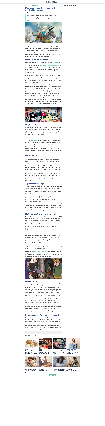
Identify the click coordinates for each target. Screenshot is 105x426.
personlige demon (51, 90)
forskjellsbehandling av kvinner (39, 251)
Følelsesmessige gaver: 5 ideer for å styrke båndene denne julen (45, 352)
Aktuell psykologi (56, 349)
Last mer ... (52, 375)
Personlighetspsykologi (71, 349)
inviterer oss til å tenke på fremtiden (50, 65)
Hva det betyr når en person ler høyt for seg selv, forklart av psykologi (72, 352)
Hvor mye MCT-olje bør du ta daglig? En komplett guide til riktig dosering (31, 352)
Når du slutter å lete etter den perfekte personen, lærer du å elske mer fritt (30, 371)
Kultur (26, 5)
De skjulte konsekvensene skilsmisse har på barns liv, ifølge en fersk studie (45, 371)
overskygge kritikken (42, 178)
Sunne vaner (27, 349)
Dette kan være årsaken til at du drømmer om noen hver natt (59, 371)
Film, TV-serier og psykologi (33, 5)
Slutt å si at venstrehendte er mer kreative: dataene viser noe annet (72, 371)
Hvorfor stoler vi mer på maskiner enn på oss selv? (59, 352)
